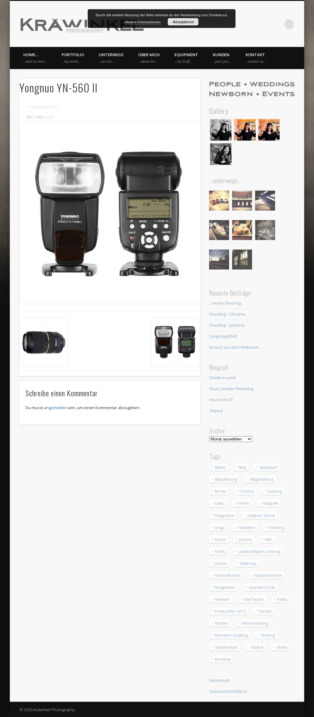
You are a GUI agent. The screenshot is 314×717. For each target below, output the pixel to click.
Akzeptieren (183, 22)
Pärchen (221, 623)
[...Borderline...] (219, 260)
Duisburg (274, 491)
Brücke (220, 491)
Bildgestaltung (261, 479)
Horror (220, 539)
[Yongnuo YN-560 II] (109, 213)
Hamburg (276, 527)
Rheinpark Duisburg (231, 635)
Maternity (248, 563)
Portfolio (73, 58)
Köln (268, 539)
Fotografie (270, 503)
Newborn (222, 599)
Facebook (251, 24)
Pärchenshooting (254, 623)
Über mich (149, 58)
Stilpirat (216, 410)
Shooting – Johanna (226, 325)
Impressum (219, 680)
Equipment (186, 58)
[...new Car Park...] (219, 201)
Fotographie (224, 515)
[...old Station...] (242, 201)
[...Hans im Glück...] (242, 231)
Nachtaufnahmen (268, 575)
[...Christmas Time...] (265, 231)
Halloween (246, 527)
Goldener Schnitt (261, 515)
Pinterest (264, 24)
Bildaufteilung (226, 479)
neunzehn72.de (262, 587)
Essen (219, 503)
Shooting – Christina (227, 314)
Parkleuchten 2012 (230, 611)
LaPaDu (221, 563)
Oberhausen (253, 599)
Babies (220, 467)
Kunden (222, 58)
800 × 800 (35, 117)
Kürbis (220, 551)
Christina (246, 491)
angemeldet (55, 407)
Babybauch (269, 467)
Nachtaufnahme (228, 575)
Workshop (223, 659)
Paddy (282, 599)
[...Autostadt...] (265, 201)
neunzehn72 (221, 399)
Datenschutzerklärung (229, 691)
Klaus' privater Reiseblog (231, 388)
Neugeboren (225, 587)
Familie (243, 503)
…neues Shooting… (226, 303)
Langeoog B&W (223, 336)
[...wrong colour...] (219, 231)
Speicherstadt (226, 647)
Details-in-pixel (222, 377)
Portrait (265, 611)
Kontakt (256, 58)
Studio (282, 647)
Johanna (245, 539)
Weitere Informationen (143, 22)
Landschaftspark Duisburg (259, 551)
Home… (35, 58)
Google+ (276, 24)
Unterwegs (111, 58)
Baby (243, 467)
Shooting (268, 635)
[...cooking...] (242, 260)
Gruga (220, 527)
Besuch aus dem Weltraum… (235, 347)
